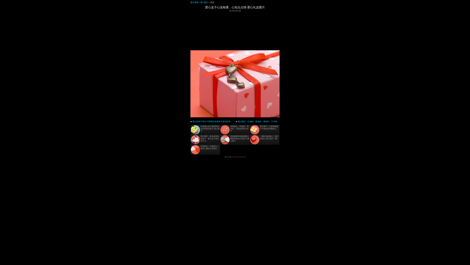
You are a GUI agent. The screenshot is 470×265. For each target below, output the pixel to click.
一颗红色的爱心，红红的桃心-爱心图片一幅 (269, 137)
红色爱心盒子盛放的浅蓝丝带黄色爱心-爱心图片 (210, 128)
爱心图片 (204, 2)
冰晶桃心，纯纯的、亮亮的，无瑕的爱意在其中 (239, 128)
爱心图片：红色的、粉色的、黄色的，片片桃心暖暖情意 (262, 121)
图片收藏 (194, 2)
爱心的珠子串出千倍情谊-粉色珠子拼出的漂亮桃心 (214, 121)
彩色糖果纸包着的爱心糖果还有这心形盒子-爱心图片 (239, 138)
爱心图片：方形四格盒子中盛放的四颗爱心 (269, 127)
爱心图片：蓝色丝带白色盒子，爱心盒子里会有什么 (210, 138)
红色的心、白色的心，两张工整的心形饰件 (210, 147)
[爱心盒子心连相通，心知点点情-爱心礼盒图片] (235, 117)
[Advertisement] (235, 31)
